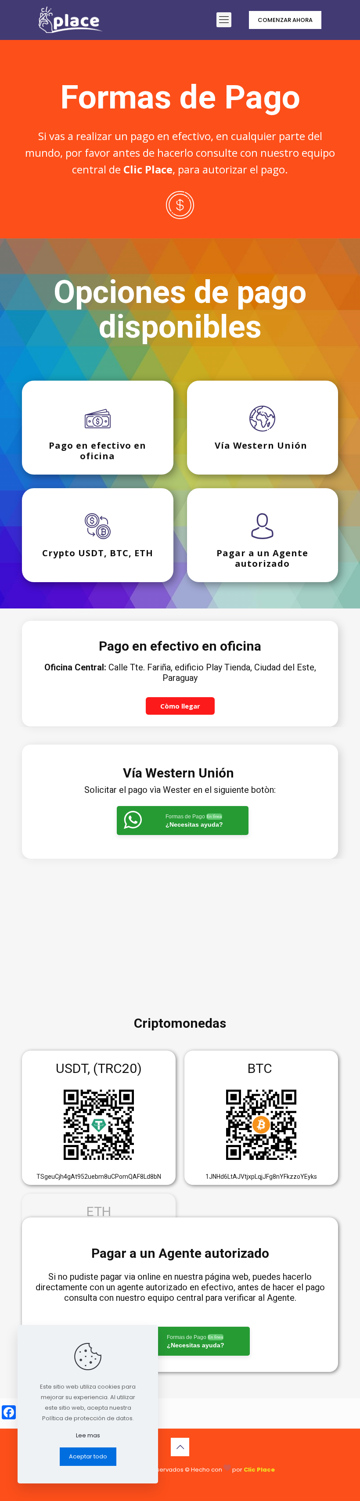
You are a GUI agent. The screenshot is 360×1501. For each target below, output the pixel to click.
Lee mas (88, 1435)
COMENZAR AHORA (285, 20)
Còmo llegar (180, 706)
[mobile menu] (223, 19)
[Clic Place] (71, 20)
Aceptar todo (88, 1456)
